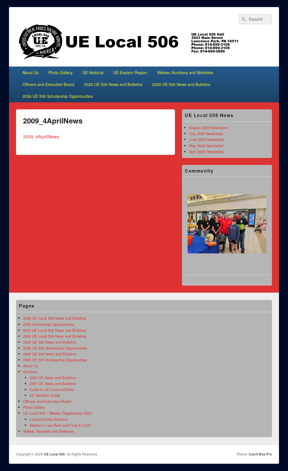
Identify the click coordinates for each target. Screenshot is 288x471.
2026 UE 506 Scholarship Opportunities (57, 96)
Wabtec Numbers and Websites (185, 72)
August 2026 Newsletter (208, 127)
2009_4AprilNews (41, 136)
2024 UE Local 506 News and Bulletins (54, 336)
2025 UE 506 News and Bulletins (113, 84)
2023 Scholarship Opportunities (48, 324)
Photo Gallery (60, 72)
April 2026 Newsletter (206, 151)
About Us (30, 72)
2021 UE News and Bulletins (53, 383)
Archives (30, 371)
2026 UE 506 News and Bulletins (181, 84)
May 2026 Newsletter (206, 145)
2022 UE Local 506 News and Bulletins (54, 318)
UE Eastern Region (130, 72)
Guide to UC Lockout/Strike (52, 389)
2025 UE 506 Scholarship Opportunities (55, 348)
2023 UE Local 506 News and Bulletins (54, 330)
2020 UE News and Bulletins (53, 377)
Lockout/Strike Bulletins (49, 419)
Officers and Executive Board (48, 84)
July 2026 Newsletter (206, 133)
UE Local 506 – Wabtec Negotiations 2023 (57, 413)
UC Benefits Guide (45, 395)
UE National (93, 72)
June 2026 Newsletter (206, 139)
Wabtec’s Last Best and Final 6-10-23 (60, 425)
